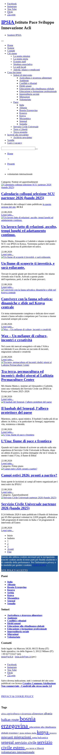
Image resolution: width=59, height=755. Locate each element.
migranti (7, 737)
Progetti (11, 164)
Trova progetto (20, 132)
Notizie (10, 48)
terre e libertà (36, 748)
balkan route (10, 720)
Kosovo (23, 113)
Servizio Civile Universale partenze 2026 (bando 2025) (28, 506)
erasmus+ (14, 732)
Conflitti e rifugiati (28, 83)
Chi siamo (12, 53)
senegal (8, 742)
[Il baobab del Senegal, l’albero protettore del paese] (26, 402)
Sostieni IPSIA (14, 35)
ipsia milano (26, 733)
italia (34, 733)
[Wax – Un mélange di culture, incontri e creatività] (26, 329)
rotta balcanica (40, 737)
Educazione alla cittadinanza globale (36, 88)
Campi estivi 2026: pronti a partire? (29, 475)
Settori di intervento (22, 75)
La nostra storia (20, 59)
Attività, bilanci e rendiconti (26, 69)
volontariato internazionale (17, 752)
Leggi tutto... (7, 214)
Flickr (10, 12)
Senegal (23, 121)
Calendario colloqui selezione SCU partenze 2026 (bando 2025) (28, 196)
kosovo (53, 733)
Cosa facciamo (14, 72)
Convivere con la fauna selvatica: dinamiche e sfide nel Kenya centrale (27, 303)
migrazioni (23, 737)
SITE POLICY (8, 570)
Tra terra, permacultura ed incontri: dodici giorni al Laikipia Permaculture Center (27, 375)
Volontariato (25, 99)
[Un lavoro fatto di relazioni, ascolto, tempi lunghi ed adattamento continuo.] (29, 220)
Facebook (12, 3)
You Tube (12, 9)
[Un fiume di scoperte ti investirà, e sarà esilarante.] (26, 257)
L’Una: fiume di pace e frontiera (26, 441)
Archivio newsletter (22, 137)
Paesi (15, 102)
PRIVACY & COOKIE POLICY (17, 696)
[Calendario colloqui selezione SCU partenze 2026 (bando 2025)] (29, 187)
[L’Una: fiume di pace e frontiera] (17, 434)
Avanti (10, 549)
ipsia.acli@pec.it (23, 656)
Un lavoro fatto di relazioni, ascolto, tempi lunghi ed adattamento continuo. (29, 231)
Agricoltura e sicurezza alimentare (35, 78)
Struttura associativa (22, 64)
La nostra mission (21, 56)
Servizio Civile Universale (25, 126)
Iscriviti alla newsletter (18, 134)
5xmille (10, 140)
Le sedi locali (19, 67)
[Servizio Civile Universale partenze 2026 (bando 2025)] (28, 497)
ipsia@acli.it (7, 656)
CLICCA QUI (39, 565)
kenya (43, 732)
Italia (21, 105)
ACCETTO (22, 570)
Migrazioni (24, 97)
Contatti (11, 50)
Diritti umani (25, 86)
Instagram (12, 6)
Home (10, 45)
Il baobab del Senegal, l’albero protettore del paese (24, 410)
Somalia (23, 124)
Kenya (22, 116)
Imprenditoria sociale (29, 94)
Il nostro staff (19, 61)
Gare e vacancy (14, 143)
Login (12, 14)
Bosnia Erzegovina (28, 110)
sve (27, 748)
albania (48, 713)
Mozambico (25, 118)
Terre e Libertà (20, 129)
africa (4, 713)
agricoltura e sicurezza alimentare (25, 713)
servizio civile (26, 742)
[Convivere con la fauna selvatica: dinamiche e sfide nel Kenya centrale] (29, 292)
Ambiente (24, 80)
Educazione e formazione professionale (38, 91)
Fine (9, 552)
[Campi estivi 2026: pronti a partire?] (19, 469)
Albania (23, 107)
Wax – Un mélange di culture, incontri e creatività (24, 338)
